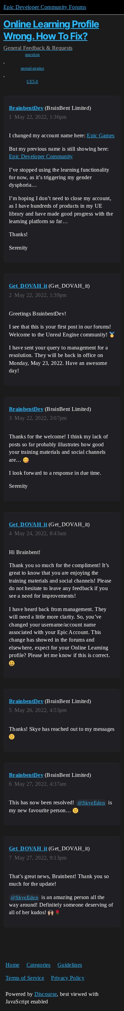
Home (12, 965)
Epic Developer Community (41, 156)
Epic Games (100, 135)
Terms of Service (25, 978)
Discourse (45, 994)
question (32, 54)
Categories (39, 965)
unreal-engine (32, 68)
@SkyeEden (91, 802)
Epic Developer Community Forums (44, 7)
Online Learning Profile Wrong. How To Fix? (51, 30)
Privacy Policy (67, 978)
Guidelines (70, 965)
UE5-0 (32, 81)
